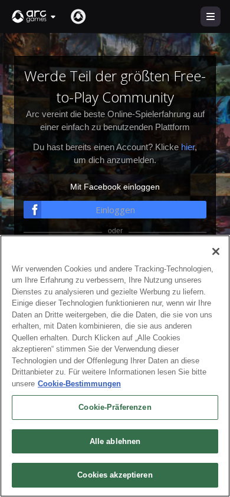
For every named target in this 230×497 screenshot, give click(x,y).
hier (188, 147)
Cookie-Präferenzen (114, 407)
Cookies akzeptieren (114, 475)
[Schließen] (216, 251)
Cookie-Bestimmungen (79, 383)
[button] (34, 16)
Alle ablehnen (115, 441)
